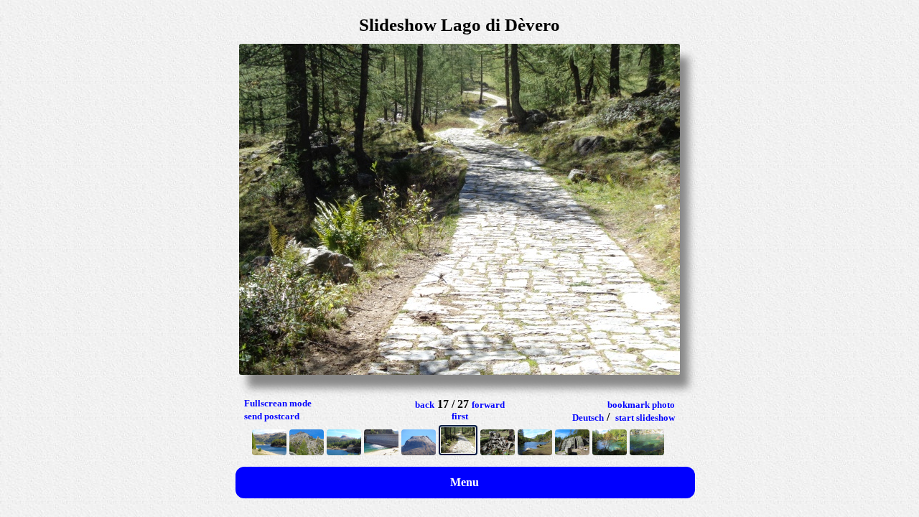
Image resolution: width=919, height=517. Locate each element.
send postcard (271, 416)
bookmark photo (641, 404)
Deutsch (588, 417)
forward (488, 404)
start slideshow (645, 417)
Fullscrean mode (278, 403)
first (460, 416)
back (424, 404)
